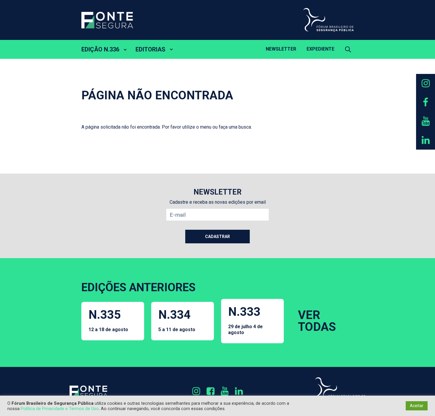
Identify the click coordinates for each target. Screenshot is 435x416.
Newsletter (281, 49)
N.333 (245, 320)
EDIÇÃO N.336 (100, 49)
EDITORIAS (150, 49)
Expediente (320, 49)
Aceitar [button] (416, 405)
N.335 (108, 320)
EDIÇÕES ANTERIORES (138, 287)
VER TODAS (317, 321)
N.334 (176, 320)
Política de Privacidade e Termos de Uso (60, 408)
